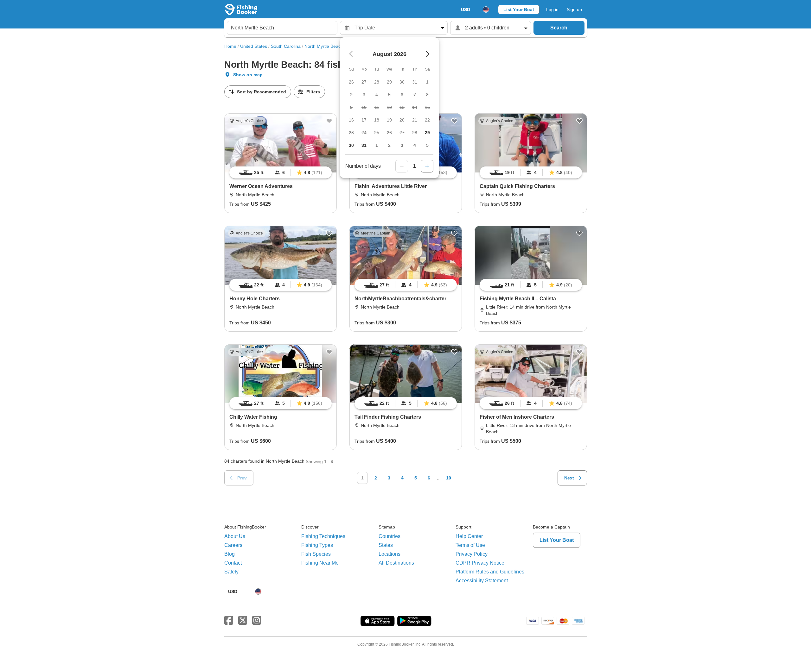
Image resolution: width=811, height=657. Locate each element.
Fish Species (316, 554)
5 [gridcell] (427, 145)
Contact (233, 563)
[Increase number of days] (427, 166)
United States (253, 46)
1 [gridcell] (376, 145)
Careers (233, 545)
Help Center (469, 536)
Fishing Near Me (320, 563)
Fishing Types (317, 545)
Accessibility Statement (482, 580)
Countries (389, 536)
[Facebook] (228, 620)
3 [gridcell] (402, 145)
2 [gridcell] (389, 145)
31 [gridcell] (364, 145)
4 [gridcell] (414, 145)
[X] (242, 620)
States (386, 545)
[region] (280, 172)
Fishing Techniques (323, 536)
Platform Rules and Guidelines (490, 571)
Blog (229, 554)
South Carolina (286, 46)
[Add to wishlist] (329, 121)
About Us (234, 536)
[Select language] (486, 9)
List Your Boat (518, 9)
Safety (231, 571)
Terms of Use (470, 545)
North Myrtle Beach (323, 46)
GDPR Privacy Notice (480, 563)
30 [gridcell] (351, 145)
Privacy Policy (472, 554)
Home (230, 46)
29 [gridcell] (427, 132)
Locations (389, 554)
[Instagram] (256, 620)
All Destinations (396, 563)
